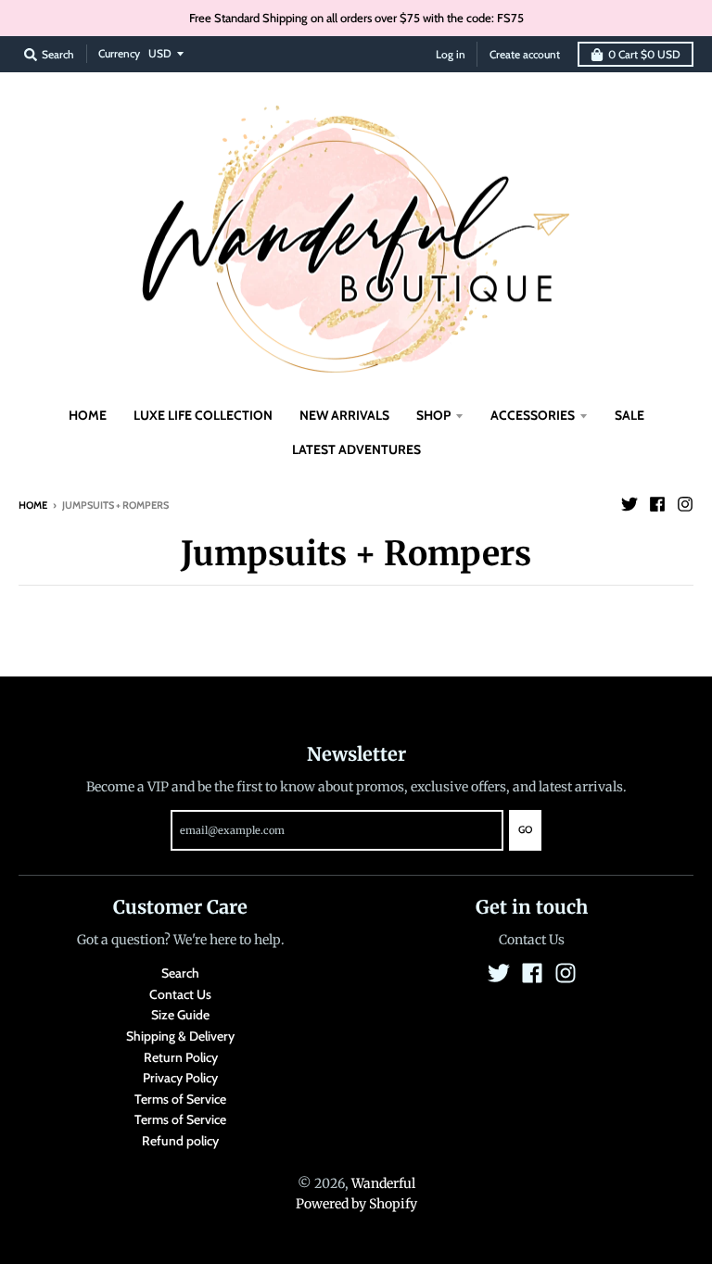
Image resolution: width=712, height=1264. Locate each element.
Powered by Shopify (356, 1203)
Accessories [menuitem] (532, 415)
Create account (525, 54)
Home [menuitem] (88, 415)
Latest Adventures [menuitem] (356, 449)
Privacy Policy (180, 1077)
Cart (644, 54)
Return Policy (181, 1057)
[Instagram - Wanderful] (685, 504)
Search (180, 973)
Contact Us (180, 994)
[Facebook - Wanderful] (657, 504)
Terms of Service (180, 1099)
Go (525, 829)
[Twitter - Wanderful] (629, 504)
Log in (450, 54)
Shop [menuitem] (433, 415)
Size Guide (180, 1014)
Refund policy (180, 1140)
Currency (119, 53)
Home (33, 505)
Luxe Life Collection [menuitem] (203, 415)
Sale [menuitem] (629, 415)
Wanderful (383, 1183)
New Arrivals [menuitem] (344, 415)
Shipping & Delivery (180, 1036)
